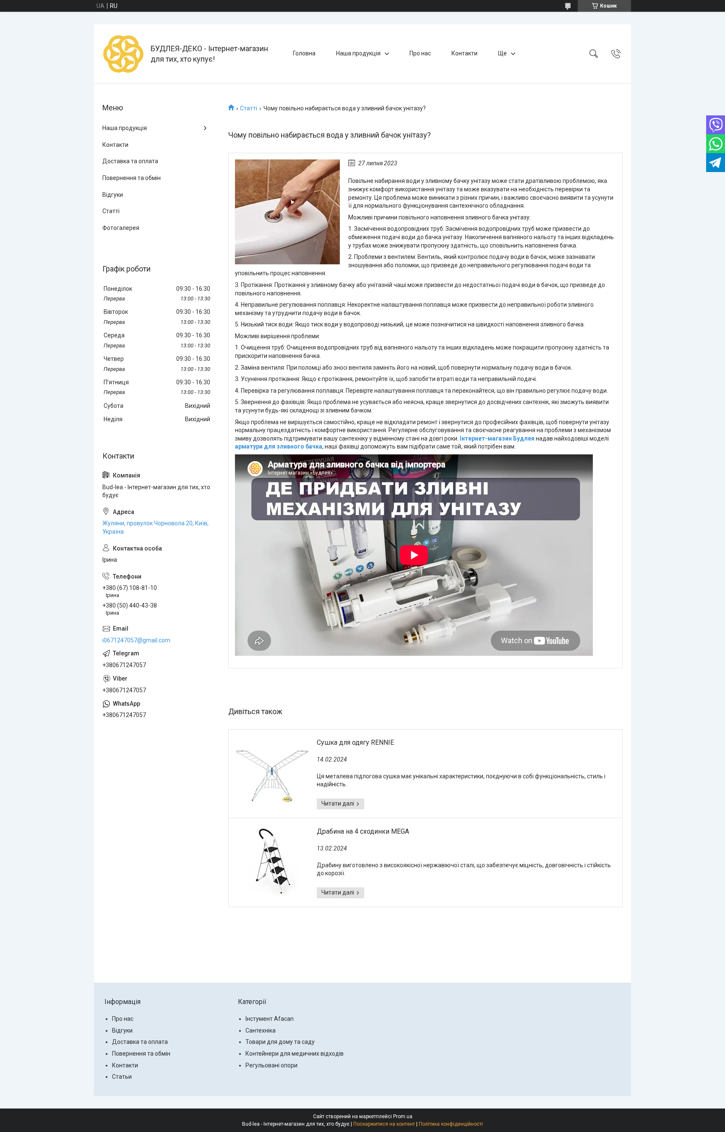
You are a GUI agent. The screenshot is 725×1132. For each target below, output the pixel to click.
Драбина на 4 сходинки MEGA (363, 831)
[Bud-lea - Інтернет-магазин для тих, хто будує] (123, 54)
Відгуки (112, 194)
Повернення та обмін (131, 178)
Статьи (122, 1076)
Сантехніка (260, 1030)
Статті (248, 108)
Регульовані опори (271, 1065)
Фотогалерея (120, 227)
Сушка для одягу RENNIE (355, 742)
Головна (304, 53)
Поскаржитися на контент (384, 1124)
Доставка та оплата (130, 161)
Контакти (464, 53)
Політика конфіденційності (451, 1124)
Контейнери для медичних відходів (294, 1053)
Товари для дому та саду (280, 1041)
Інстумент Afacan (269, 1018)
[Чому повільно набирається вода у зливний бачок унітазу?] (287, 211)
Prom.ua (402, 1116)
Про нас (420, 53)
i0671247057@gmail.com (136, 640)
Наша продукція (358, 53)
